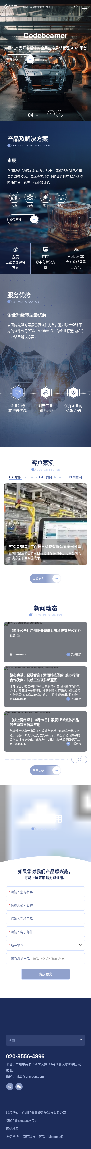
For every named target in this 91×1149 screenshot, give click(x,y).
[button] (51, 113)
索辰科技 (29, 1136)
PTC (42, 1136)
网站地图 (12, 1128)
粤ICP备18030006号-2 (21, 1120)
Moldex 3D (55, 1136)
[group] (45, 524)
